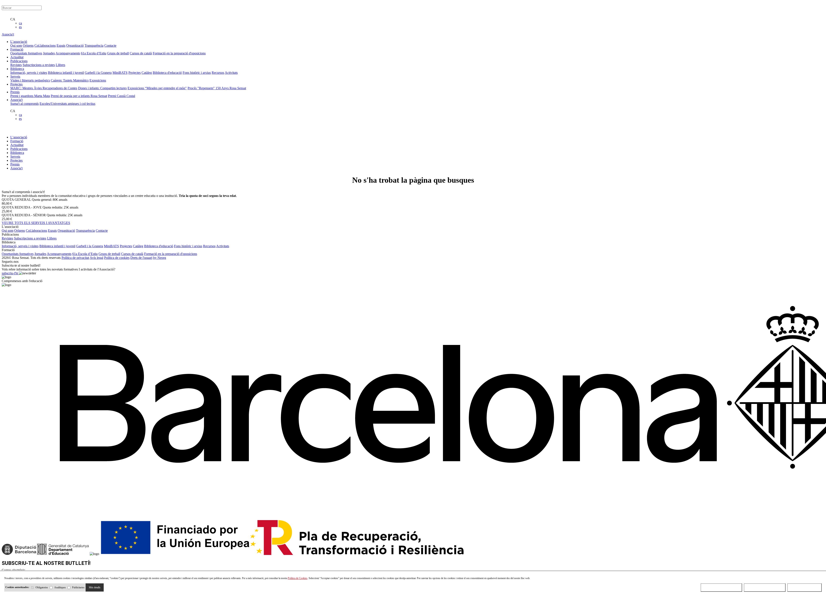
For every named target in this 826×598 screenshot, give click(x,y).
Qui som (16, 45)
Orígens (28, 45)
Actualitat (16, 145)
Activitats (231, 72)
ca (20, 23)
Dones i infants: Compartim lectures (102, 88)
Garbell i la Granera (98, 72)
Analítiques (60, 587)
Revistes (16, 65)
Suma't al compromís (24, 103)
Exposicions (97, 80)
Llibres (60, 65)
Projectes (134, 72)
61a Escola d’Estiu (93, 53)
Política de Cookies (297, 578)
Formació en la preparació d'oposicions (179, 53)
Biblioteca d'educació (167, 72)
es (20, 27)
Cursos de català (141, 53)
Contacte (110, 45)
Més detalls (94, 587)
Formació (16, 141)
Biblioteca (17, 153)
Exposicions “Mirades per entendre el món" (157, 88)
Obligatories (41, 587)
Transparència (94, 45)
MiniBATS (120, 72)
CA (12, 19)
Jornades (49, 53)
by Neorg (159, 258)
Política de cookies (116, 258)
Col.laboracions (45, 45)
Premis (15, 164)
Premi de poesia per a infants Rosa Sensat (79, 96)
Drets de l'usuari (141, 258)
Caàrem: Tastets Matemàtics (70, 80)
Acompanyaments (67, 53)
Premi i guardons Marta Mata (30, 96)
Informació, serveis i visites (28, 72)
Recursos (218, 72)
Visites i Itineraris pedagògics (30, 80)
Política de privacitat (75, 258)
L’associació (18, 137)
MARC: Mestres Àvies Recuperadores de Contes (43, 88)
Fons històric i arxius (197, 72)
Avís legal (96, 258)
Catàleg (147, 72)
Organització (75, 45)
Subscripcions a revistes (39, 65)
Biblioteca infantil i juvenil (66, 72)
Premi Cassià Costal (121, 96)
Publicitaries (78, 587)
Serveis (15, 156)
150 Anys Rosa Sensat (231, 88)
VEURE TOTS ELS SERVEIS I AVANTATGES (36, 223)
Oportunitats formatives (26, 53)
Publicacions (19, 149)
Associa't (8, 34)
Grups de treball (118, 53)
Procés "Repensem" (202, 88)
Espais (61, 45)
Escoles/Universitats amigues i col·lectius (67, 103)
